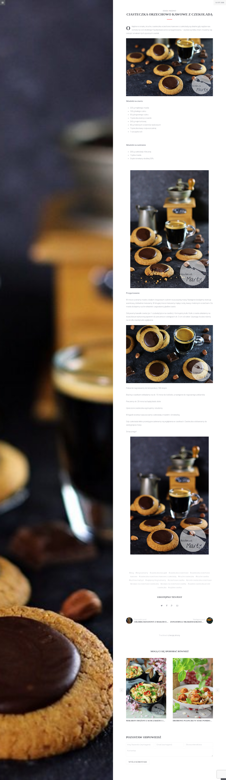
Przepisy (172, 11)
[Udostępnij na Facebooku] (166, 606)
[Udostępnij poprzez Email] (177, 606)
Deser (165, 11)
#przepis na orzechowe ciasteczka (144, 584)
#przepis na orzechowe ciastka (173, 584)
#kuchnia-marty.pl (136, 580)
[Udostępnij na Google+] (172, 606)
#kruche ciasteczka (186, 576)
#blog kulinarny (141, 573)
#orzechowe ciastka (176, 580)
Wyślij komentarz (138, 762)
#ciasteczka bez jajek (158, 573)
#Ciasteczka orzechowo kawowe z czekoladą (157, 576)
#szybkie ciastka (175, 587)
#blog (131, 573)
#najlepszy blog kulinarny (155, 580)
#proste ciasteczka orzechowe (198, 580)
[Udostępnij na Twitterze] (162, 606)
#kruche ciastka (202, 576)
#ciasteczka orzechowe (178, 573)
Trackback (163, 635)
